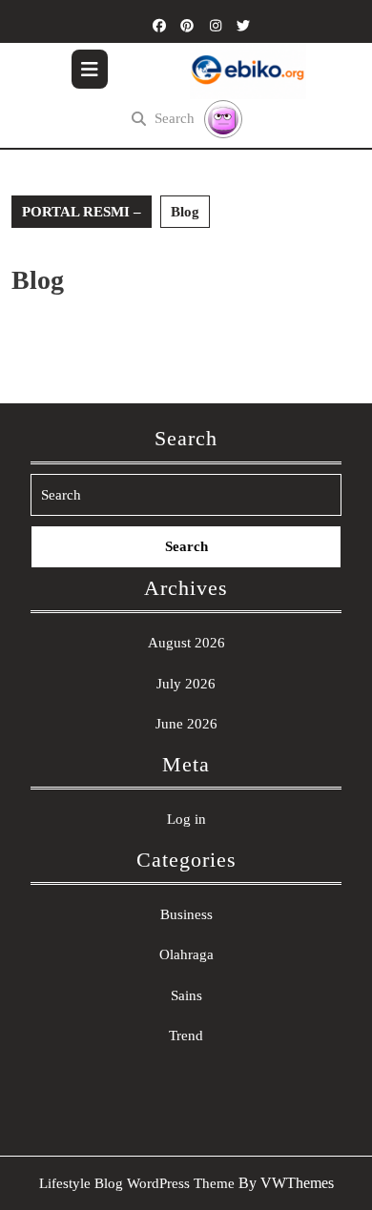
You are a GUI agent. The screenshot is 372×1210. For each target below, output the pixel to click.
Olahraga (186, 954)
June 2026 (186, 723)
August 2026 (186, 642)
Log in (186, 819)
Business (186, 914)
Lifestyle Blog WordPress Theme (137, 1183)
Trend (186, 1035)
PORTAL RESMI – (81, 211)
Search (175, 118)
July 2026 (186, 683)
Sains (186, 995)
